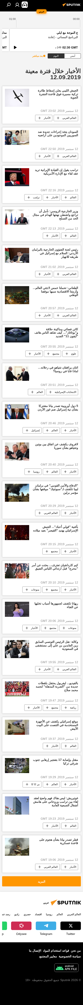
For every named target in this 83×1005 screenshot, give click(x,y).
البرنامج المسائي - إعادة (63, 37)
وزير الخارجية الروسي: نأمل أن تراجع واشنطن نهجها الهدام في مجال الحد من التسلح (55, 214)
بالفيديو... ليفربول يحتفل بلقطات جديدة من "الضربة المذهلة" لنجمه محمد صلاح (57, 686)
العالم (73, 197)
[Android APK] (66, 968)
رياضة (73, 707)
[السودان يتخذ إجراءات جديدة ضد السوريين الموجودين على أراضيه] (17, 137)
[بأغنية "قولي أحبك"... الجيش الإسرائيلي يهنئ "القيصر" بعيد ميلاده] (17, 532)
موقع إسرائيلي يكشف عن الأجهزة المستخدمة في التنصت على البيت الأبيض (57, 725)
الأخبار (47, 117)
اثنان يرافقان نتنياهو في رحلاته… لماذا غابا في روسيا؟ (58, 369)
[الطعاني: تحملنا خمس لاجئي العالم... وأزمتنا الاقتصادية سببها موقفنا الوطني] (17, 295)
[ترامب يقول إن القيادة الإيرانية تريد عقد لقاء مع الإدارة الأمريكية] (17, 177)
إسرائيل (35, 430)
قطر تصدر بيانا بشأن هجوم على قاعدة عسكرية (58, 841)
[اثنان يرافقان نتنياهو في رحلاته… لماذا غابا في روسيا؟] (17, 373)
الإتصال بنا (35, 950)
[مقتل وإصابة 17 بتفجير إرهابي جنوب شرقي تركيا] (17, 765)
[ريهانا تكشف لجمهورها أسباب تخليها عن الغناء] (17, 609)
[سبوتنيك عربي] (72, 6)
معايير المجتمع (48, 956)
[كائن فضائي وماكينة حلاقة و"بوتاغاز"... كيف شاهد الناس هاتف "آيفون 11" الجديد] (17, 334)
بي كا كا (35, 784)
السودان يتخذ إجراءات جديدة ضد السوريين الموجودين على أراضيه (58, 133)
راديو (16, 914)
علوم (73, 353)
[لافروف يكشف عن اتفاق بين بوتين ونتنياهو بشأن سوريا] (17, 451)
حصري (27, 914)
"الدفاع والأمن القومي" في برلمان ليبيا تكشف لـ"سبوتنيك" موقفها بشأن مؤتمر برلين (55, 489)
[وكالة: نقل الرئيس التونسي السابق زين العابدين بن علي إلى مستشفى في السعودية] (17, 649)
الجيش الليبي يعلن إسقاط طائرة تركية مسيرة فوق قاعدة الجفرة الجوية (58, 94)
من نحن (76, 950)
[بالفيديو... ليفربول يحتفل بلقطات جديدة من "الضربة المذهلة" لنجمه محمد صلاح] (17, 688)
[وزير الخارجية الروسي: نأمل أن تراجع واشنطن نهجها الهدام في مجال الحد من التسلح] (17, 217)
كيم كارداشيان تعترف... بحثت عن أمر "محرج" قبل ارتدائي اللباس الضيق (55, 566)
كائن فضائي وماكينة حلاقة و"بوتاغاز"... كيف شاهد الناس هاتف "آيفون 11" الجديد (56, 332)
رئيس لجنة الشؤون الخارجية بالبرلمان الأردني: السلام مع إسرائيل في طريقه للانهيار (55, 253)
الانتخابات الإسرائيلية (65, 392)
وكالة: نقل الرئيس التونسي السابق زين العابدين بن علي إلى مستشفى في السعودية (56, 645)
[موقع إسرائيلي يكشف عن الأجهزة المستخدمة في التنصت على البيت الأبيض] (17, 727)
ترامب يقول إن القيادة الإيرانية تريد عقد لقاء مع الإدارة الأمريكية (56, 171)
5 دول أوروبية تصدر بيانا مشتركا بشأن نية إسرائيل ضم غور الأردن (58, 407)
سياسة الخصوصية (70, 956)
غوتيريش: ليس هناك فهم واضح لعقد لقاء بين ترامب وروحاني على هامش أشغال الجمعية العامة (55, 801)
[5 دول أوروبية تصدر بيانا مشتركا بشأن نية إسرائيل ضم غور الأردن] (17, 411)
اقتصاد (38, 914)
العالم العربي (69, 117)
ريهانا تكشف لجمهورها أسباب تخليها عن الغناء (56, 605)
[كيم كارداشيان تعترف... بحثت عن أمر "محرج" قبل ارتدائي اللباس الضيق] (17, 570)
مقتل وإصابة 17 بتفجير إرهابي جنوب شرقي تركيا (55, 761)
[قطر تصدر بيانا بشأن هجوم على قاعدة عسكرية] (17, 847)
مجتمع (56, 353)
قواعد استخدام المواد (56, 950)
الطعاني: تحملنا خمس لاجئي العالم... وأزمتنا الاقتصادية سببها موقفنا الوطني (55, 291)
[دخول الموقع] (17, 4)
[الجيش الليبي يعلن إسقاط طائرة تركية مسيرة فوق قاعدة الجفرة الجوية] (17, 98)
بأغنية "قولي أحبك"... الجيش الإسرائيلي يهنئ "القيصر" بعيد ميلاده (55, 528)
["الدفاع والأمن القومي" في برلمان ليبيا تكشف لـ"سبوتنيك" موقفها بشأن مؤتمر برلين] (17, 493)
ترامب (36, 197)
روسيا (36, 471)
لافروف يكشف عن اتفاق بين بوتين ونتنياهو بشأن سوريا (56, 445)
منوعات (35, 589)
